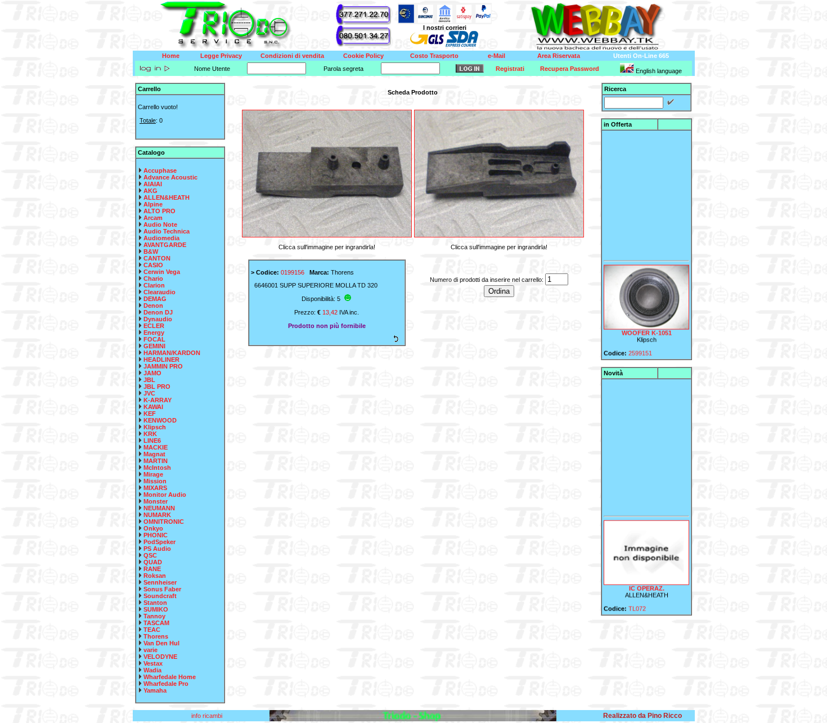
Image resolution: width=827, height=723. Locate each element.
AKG (150, 190)
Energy (153, 332)
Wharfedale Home (169, 676)
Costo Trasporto (434, 55)
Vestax (153, 663)
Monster (155, 501)
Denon (153, 305)
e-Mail (496, 55)
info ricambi (207, 715)
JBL (149, 379)
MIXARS (155, 487)
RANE (152, 568)
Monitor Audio (164, 494)
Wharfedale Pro (165, 683)
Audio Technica (166, 231)
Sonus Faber (162, 589)
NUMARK (157, 514)
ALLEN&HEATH (166, 197)
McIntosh (157, 467)
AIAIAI (152, 184)
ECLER (153, 325)
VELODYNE (160, 656)
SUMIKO (155, 609)
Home (170, 55)
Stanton (155, 602)
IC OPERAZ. (646, 582)
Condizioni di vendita (292, 55)
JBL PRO (156, 386)
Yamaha (155, 690)
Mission (155, 481)
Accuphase (160, 170)
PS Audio (157, 548)
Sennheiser (160, 582)
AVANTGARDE (164, 244)
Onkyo (153, 528)
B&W (150, 251)
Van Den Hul (161, 643)
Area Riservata (558, 55)
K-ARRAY (157, 400)
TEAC (151, 629)
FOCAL (154, 339)
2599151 (640, 347)
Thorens (155, 636)
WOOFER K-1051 (646, 327)
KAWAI (153, 406)
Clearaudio (159, 292)
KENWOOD (160, 420)
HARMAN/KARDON (171, 352)
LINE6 (152, 440)
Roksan (154, 575)
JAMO (152, 373)
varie (150, 649)
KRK (150, 433)
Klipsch (154, 427)
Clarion (154, 285)
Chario (153, 278)
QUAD (152, 562)
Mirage (153, 474)
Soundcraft (160, 595)
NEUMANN (159, 508)
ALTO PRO (159, 211)
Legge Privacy (221, 55)
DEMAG (155, 298)
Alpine (153, 204)
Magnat (154, 454)
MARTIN (155, 460)
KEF (149, 413)
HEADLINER (161, 359)
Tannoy (154, 616)
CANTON (156, 258)
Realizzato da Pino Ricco (642, 716)
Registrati (510, 68)
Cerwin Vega (161, 271)
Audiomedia (161, 238)
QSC (150, 555)
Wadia (152, 670)
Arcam (153, 217)
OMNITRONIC (163, 521)
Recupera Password (569, 68)
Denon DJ (158, 312)
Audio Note (160, 224)
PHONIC (155, 535)
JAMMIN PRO (163, 366)
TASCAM (156, 622)
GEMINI (154, 346)
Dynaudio (157, 319)
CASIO (153, 265)
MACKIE (155, 447)
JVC (149, 393)
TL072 (637, 602)
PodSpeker (159, 541)
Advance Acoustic (170, 177)
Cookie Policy (363, 55)
